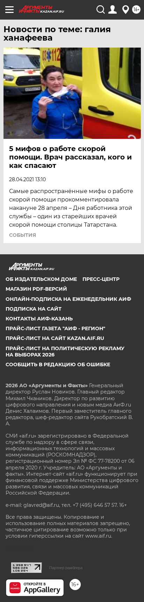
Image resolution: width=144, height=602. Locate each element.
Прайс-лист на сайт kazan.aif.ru (55, 338)
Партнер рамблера (65, 568)
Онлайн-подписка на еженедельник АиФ (68, 299)
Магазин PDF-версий (36, 289)
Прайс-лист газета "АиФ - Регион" (55, 328)
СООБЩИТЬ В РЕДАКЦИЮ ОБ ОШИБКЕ (58, 364)
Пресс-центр (101, 279)
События (22, 235)
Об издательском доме (41, 279)
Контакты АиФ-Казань (39, 319)
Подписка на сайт (34, 309)
